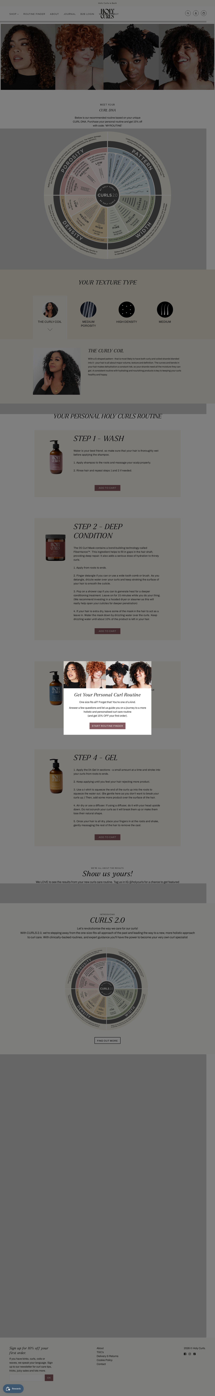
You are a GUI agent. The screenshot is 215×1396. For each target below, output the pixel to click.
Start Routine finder (107, 726)
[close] (147, 665)
